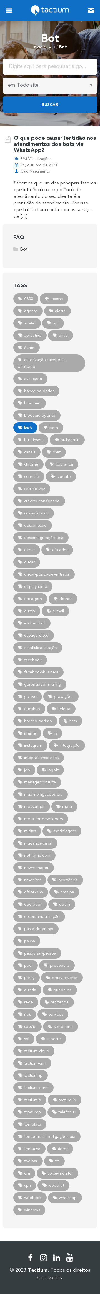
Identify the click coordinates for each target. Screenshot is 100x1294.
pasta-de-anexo (38, 928)
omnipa (67, 892)
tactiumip (32, 1099)
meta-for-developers (43, 818)
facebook (33, 659)
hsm (73, 720)
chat (57, 451)
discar (29, 561)
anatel (30, 323)
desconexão (35, 525)
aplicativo (32, 335)
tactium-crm (35, 1063)
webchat (56, 1185)
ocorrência (68, 879)
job (27, 769)
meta (67, 806)
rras (27, 1014)
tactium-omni (36, 1087)
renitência (60, 1002)
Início (37, 46)
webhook (32, 1197)
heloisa (64, 708)
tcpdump (32, 1112)
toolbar (31, 1160)
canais (29, 451)
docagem (33, 598)
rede (28, 1002)
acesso (57, 298)
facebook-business (41, 672)
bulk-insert (33, 439)
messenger (34, 806)
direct (29, 549)
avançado (33, 378)
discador (60, 549)
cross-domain (36, 513)
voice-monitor (60, 1173)
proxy (29, 977)
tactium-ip (33, 1075)
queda (30, 989)
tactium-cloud (36, 1050)
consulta (31, 476)
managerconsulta (40, 782)
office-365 (33, 892)
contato (64, 476)
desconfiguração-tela (43, 537)
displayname (35, 586)
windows (32, 1209)
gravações (63, 696)
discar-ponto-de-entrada (46, 574)
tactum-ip (67, 1099)
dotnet (65, 598)
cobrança (64, 464)
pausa (29, 940)
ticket (63, 1148)
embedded (34, 623)
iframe (30, 733)
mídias (30, 830)
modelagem (64, 830)
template (32, 1124)
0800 (28, 298)
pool (28, 965)
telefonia (66, 1112)
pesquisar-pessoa (40, 953)
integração (70, 745)
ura (27, 1173)
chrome (31, 464)
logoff (53, 769)
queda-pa (63, 989)
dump (29, 610)
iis (55, 733)
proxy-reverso (65, 977)
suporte (54, 1038)
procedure (59, 965)
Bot (24, 249)
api (56, 323)
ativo (63, 335)
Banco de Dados (39, 390)
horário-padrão (38, 720)
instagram (33, 745)
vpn (27, 1185)
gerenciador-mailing (42, 684)
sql (26, 1038)
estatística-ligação (40, 647)
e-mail (58, 610)
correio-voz (34, 488)
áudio (29, 347)
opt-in (64, 904)
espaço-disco (36, 635)
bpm (53, 427)
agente (31, 310)
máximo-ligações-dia (43, 794)
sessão (30, 1026)
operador (33, 904)
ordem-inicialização (42, 916)
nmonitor (32, 879)
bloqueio (32, 403)
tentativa (32, 1148)
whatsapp (68, 1197)
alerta (60, 310)
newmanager (36, 867)
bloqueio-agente (39, 415)
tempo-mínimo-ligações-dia (49, 1136)
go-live (30, 696)
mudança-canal (38, 843)
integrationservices (41, 757)
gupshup (32, 708)
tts (57, 1160)
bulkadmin (70, 439)
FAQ (50, 46)
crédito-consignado (42, 500)
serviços (55, 1014)
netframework (37, 855)
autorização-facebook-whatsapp (42, 363)
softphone (63, 1026)
